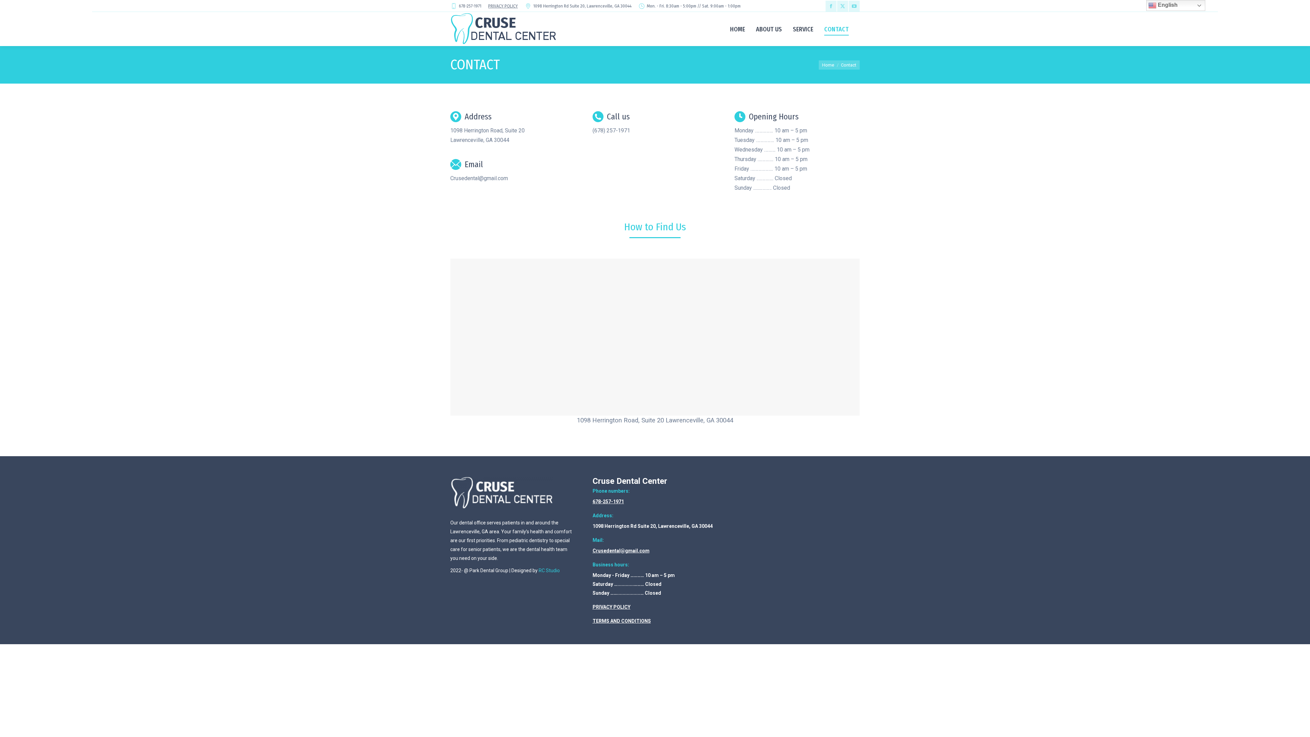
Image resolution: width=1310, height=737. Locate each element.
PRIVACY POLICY (503, 6)
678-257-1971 (608, 501)
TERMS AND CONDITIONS (622, 621)
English (1167, 5)
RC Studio (549, 570)
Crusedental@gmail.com (621, 550)
